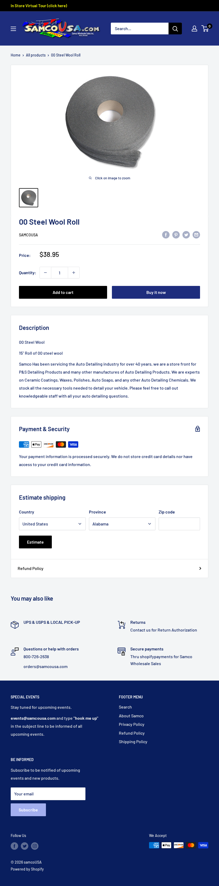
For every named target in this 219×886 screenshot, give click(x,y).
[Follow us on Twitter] (24, 845)
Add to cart (63, 292)
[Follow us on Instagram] (34, 845)
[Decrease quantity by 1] (45, 272)
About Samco (131, 715)
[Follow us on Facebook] (14, 845)
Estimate (35, 541)
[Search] (175, 28)
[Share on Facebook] (166, 234)
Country (26, 511)
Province (97, 511)
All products (36, 55)
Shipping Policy (133, 741)
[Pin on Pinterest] (176, 234)
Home (16, 55)
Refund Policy (31, 568)
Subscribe (28, 809)
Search (125, 706)
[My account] (194, 28)
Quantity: (27, 272)
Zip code (167, 511)
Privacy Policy (131, 724)
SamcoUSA (28, 235)
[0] (205, 28)
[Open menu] (13, 29)
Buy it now (156, 292)
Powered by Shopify (27, 869)
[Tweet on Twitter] (186, 234)
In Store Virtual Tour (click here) (39, 5)
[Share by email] (196, 234)
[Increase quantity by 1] (73, 272)
